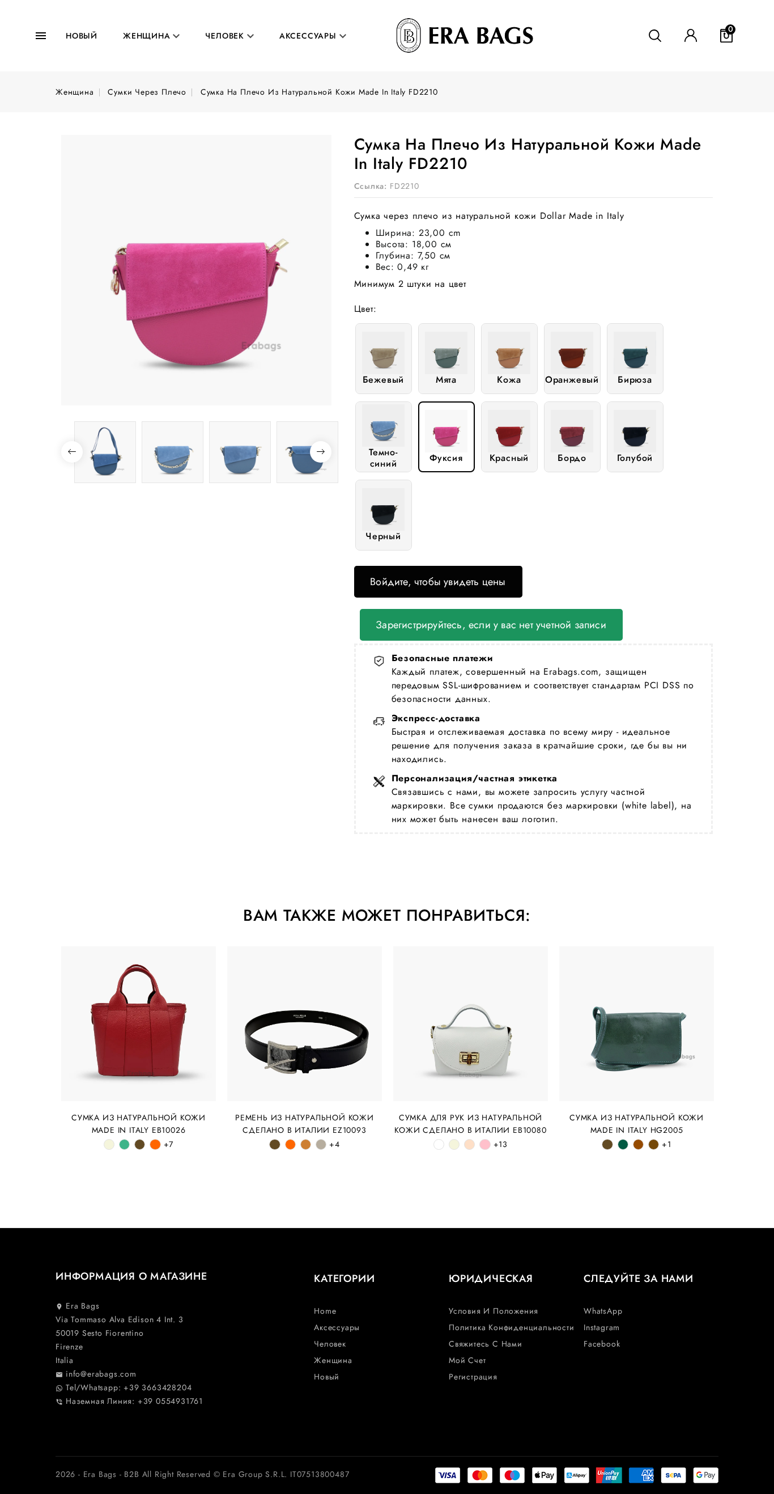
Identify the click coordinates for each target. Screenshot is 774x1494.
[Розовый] (484, 1144)
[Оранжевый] (155, 1144)
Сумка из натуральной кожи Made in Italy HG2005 (636, 1124)
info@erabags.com (96, 1373)
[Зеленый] (623, 1144)
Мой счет (467, 1360)
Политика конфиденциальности (512, 1327)
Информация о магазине (131, 1276)
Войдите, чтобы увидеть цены (437, 581)
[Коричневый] (638, 1144)
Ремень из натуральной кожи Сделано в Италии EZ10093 (304, 1124)
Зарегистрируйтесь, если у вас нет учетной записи (491, 624)
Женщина (148, 35)
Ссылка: (371, 186)
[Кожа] (139, 1144)
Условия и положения (493, 1311)
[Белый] (438, 1144)
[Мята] (124, 1144)
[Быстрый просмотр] (201, 961)
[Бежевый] (109, 1144)
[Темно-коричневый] (653, 1144)
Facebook (602, 1343)
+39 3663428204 (158, 1387)
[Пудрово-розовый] (469, 1144)
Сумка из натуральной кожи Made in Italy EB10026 (138, 1124)
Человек (225, 35)
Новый (81, 35)
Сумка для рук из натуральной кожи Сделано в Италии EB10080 (470, 1124)
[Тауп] (321, 1144)
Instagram (602, 1327)
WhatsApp (603, 1311)
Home (325, 1311)
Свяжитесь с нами (485, 1343)
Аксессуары (309, 35)
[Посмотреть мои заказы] (691, 36)
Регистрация (473, 1376)
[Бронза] (305, 1144)
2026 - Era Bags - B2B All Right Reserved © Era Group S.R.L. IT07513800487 (202, 1474)
